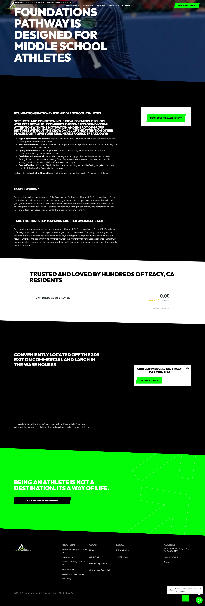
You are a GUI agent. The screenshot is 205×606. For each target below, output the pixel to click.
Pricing (101, 5)
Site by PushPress (67, 593)
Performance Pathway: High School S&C (73, 551)
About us (114, 5)
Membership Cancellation (100, 570)
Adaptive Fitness (67, 557)
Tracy (166, 562)
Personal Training (67, 569)
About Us (93, 550)
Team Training (66, 579)
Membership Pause (98, 563)
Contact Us (94, 557)
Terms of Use (122, 557)
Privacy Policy (122, 550)
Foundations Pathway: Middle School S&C (74, 563)
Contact (127, 5)
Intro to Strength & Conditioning (72, 574)
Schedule (88, 5)
